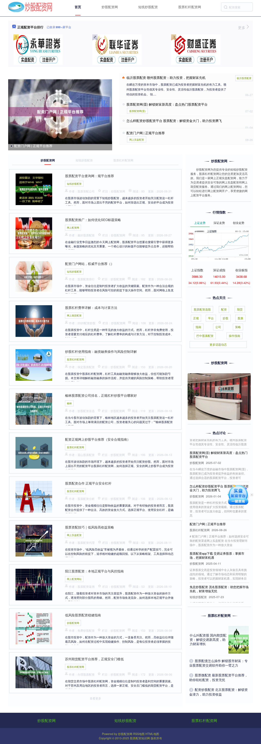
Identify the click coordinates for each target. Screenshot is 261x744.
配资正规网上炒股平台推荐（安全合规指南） (97, 439)
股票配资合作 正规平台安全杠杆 (88, 483)
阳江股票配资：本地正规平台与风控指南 (94, 571)
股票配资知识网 (140, 738)
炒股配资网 (110, 6)
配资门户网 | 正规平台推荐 (33, 145)
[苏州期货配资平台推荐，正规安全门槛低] (33, 672)
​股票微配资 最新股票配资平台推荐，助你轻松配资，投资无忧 (218, 677)
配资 (224, 309)
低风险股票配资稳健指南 (83, 615)
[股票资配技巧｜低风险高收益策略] (33, 540)
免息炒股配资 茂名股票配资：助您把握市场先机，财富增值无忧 (219, 581)
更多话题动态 (218, 344)
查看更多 (95, 698)
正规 (196, 318)
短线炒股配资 (148, 6)
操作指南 (234, 336)
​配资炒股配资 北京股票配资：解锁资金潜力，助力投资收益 (218, 691)
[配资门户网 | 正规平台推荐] (60, 111)
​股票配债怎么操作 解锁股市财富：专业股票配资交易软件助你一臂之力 (218, 663)
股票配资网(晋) (137, 111)
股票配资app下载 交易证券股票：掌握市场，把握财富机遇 (217, 548)
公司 (218, 327)
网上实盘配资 (136, 139)
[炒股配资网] (30, 6)
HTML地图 (152, 734)
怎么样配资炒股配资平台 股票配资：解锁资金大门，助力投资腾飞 (174, 120)
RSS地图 (139, 734)
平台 (211, 318)
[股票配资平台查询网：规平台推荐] (33, 189)
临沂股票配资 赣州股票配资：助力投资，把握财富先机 (166, 77)
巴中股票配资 (204, 336)
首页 (78, 6)
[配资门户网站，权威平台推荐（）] (33, 277)
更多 (242, 27)
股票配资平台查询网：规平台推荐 (89, 175)
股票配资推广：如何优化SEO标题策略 (93, 219)
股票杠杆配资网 (189, 6)
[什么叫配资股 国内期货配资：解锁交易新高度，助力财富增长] (238, 640)
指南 (198, 327)
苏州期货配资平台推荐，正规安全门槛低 (94, 659)
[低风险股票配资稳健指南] (33, 628)
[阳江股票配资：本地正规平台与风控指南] (33, 584)
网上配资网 (73, 227)
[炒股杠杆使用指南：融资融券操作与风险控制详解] (33, 364)
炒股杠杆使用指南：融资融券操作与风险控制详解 (101, 351)
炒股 (225, 318)
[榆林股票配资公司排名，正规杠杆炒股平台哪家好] (33, 408)
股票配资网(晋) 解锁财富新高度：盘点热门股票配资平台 (167, 104)
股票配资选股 (202, 309)
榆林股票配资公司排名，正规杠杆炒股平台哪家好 (101, 395)
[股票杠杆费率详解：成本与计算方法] (33, 320)
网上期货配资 (74, 315)
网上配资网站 (74, 579)
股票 (240, 318)
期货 (240, 309)
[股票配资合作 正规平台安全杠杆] (33, 496)
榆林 (69, 403)
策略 (238, 327)
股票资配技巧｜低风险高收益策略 (89, 527)
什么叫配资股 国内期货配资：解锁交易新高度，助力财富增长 (208, 639)
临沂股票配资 (244, 78)
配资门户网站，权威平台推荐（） (89, 263)
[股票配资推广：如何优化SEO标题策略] (33, 233)
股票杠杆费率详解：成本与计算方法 (91, 307)
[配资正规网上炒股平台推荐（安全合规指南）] (33, 452)
